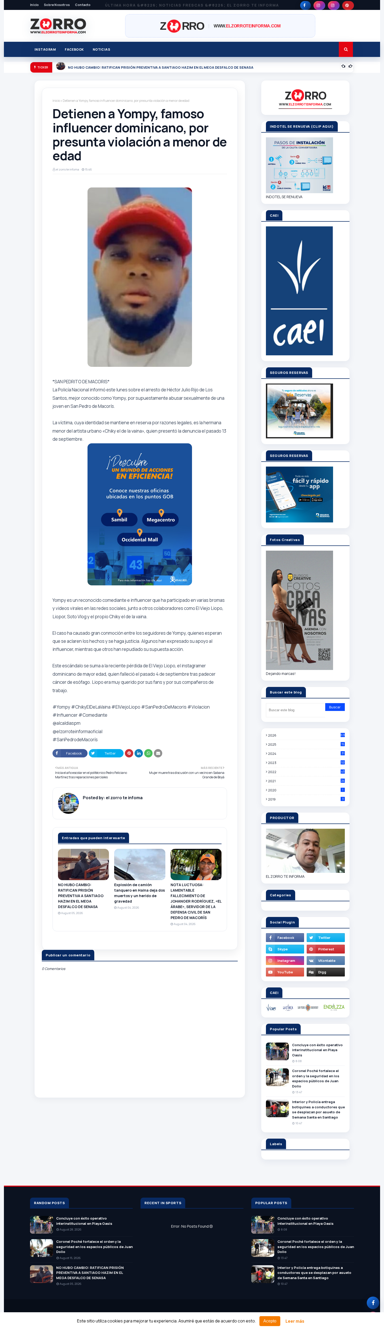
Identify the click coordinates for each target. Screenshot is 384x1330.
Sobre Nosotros (57, 5)
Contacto (83, 5)
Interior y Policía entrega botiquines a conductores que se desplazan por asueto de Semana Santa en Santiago (318, 1109)
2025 (306, 744)
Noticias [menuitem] (101, 49)
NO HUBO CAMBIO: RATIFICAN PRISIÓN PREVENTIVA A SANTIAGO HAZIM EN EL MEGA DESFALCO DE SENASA (160, 67)
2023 (306, 762)
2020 (305, 790)
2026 (306, 735)
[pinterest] (348, 5)
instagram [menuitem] (45, 49)
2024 (306, 753)
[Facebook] (373, 1303)
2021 (306, 781)
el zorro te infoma (67, 169)
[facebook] (305, 5)
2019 (306, 799)
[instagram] (319, 5)
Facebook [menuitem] (74, 49)
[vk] (326, 960)
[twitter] (326, 937)
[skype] (285, 949)
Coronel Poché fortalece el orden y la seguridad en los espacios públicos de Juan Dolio (315, 1078)
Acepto (269, 1321)
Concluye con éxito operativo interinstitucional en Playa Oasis (317, 1050)
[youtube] (285, 972)
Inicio (34, 5)
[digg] (326, 972)
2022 (306, 771)
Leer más (295, 1321)
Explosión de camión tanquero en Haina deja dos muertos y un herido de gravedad (139, 893)
